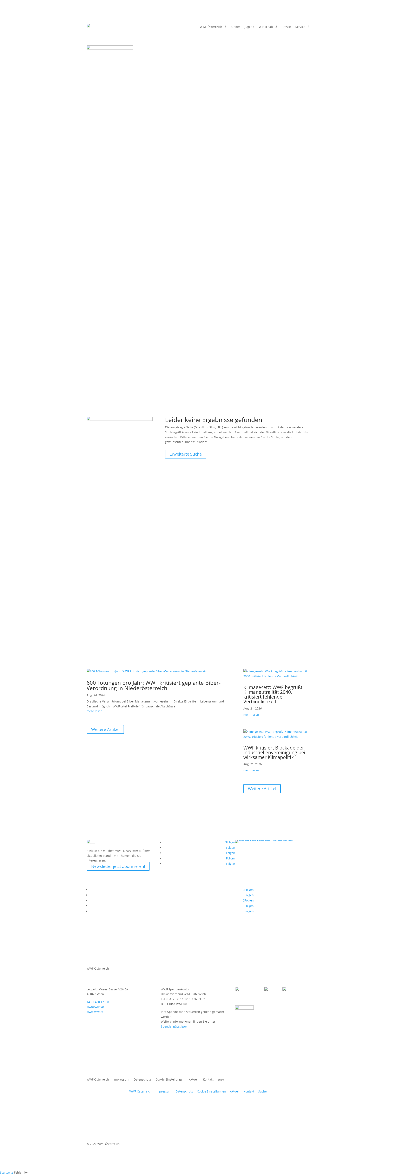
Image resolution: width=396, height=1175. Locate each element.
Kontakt (208, 1079)
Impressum (121, 1079)
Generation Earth (275, 556)
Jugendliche (245, 315)
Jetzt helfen (152, 559)
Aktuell (247, 209)
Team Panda (213, 556)
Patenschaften (100, 534)
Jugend (249, 27)
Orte (150, 209)
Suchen (225, 351)
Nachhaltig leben (173, 209)
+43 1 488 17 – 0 (98, 1002)
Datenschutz (142, 1079)
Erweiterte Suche (186, 454)
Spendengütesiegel (174, 1026)
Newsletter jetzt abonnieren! (118, 866)
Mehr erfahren (97, 581)
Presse (286, 27)
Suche (262, 1091)
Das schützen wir (105, 209)
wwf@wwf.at (95, 1007)
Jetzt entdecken (154, 596)
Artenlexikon (99, 566)
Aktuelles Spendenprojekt (168, 539)
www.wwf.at (95, 1012)
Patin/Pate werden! (100, 554)
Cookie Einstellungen (170, 1079)
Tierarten (131, 209)
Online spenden (216, 529)
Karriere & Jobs (185, 351)
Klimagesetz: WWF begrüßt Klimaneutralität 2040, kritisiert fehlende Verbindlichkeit (272, 694)
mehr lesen (94, 711)
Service (300, 27)
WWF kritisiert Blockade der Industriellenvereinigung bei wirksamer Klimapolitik (274, 752)
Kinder (228, 315)
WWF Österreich (211, 27)
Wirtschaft (266, 27)
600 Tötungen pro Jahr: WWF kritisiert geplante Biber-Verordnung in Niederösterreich (153, 685)
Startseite (6, 1172)
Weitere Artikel (105, 729)
